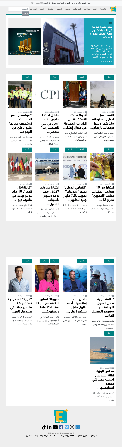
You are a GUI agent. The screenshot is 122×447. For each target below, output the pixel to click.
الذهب (59, 9)
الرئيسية (103, 9)
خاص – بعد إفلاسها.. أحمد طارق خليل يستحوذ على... (76, 305)
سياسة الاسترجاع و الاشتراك (46, 436)
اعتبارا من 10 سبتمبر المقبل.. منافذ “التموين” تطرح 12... (103, 194)
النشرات (33, 9)
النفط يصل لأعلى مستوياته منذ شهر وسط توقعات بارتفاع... (102, 121)
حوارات (87, 9)
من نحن (94, 436)
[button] (77, 62)
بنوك (42, 9)
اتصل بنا (28, 436)
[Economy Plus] (113, 9)
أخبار (95, 9)
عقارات (50, 9)
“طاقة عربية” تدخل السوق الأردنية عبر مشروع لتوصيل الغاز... (103, 307)
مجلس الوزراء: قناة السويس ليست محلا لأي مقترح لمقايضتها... (103, 379)
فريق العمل (82, 436)
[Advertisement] (61, 239)
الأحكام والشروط (67, 436)
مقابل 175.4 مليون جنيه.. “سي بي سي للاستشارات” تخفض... (50, 123)
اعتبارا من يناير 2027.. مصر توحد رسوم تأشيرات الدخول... (49, 196)
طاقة (44, 261)
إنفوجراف (77, 9)
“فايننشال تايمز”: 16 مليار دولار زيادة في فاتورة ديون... (21, 194)
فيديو (67, 9)
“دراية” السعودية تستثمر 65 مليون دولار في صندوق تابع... (20, 305)
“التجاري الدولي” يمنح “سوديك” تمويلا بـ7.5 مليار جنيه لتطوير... (75, 194)
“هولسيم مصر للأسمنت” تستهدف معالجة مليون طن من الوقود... (20, 123)
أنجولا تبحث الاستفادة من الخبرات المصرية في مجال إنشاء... (75, 121)
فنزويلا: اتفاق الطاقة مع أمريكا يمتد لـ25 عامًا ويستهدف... (47, 305)
